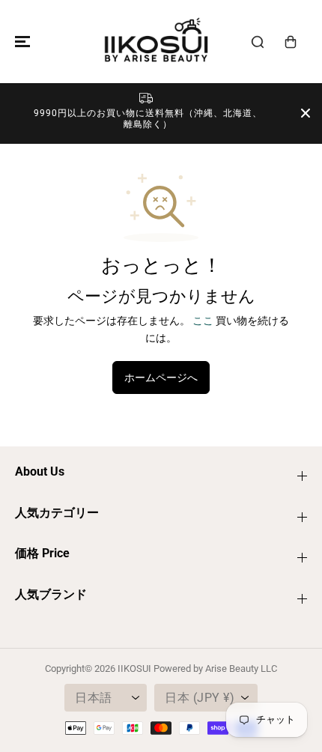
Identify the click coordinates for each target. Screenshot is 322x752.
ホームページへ (161, 377)
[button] (20, 41)
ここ (202, 321)
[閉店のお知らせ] (305, 113)
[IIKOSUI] (157, 41)
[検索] (257, 41)
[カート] (290, 41)
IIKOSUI (134, 668)
